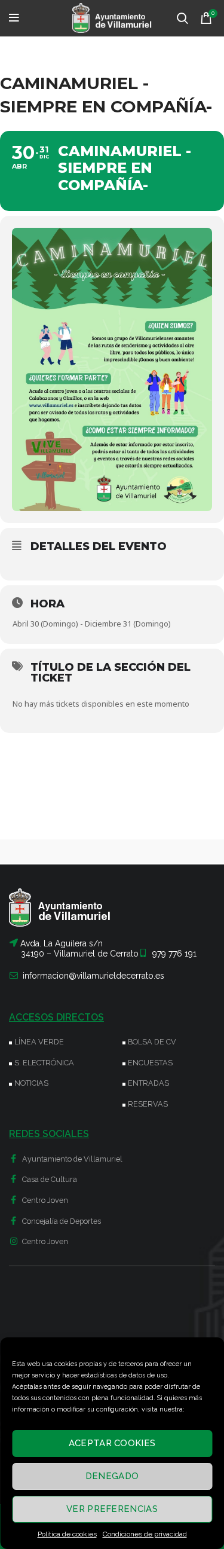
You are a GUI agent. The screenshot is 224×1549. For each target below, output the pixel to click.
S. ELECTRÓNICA (44, 1062)
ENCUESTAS (150, 1062)
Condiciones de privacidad (145, 1534)
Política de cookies (67, 1534)
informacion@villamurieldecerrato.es (93, 975)
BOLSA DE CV (152, 1041)
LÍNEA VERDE (39, 1041)
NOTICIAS (31, 1083)
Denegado (112, 1476)
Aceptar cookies (112, 1443)
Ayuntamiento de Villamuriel (71, 1158)
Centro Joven (44, 1200)
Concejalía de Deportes (60, 1221)
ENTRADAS (148, 1083)
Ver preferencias (112, 1509)
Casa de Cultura (48, 1179)
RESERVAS (148, 1103)
